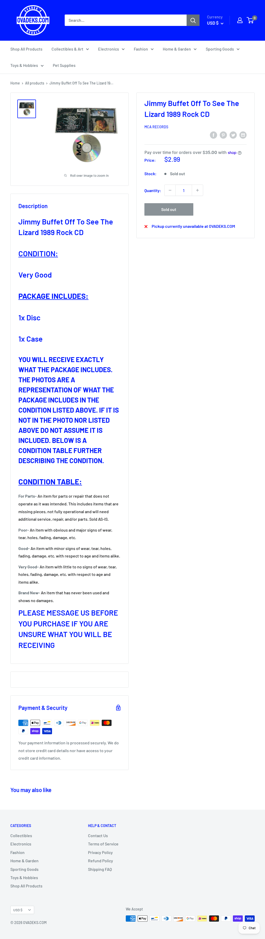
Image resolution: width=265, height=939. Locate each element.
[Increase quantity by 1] (197, 190)
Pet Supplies (64, 65)
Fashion (141, 48)
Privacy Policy (100, 852)
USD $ (18, 910)
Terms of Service (103, 843)
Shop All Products (26, 48)
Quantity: (152, 190)
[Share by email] (243, 135)
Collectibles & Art (67, 48)
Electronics (108, 48)
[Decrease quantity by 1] (170, 190)
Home (15, 83)
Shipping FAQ (100, 869)
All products (34, 83)
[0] (250, 20)
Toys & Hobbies (24, 65)
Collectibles (21, 835)
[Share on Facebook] (213, 135)
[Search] (193, 20)
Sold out (168, 209)
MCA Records (156, 127)
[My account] (239, 20)
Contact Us (98, 835)
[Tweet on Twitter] (233, 135)
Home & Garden (177, 48)
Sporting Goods (220, 48)
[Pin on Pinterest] (223, 135)
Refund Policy (100, 860)
